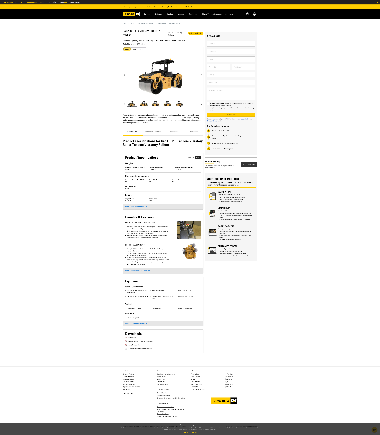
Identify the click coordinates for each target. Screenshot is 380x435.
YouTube (230, 384)
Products (147, 14)
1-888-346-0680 (250, 164)
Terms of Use (161, 381)
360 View (142, 49)
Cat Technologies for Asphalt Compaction (140, 341)
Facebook (230, 374)
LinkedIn (229, 379)
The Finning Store (196, 384)
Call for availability (195, 33)
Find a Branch (158, 7)
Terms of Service (212, 121)
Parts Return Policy (163, 414)
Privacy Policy (244, 119)
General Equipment (56, 2)
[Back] (124, 75)
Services (181, 14)
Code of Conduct (162, 393)
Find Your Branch (128, 381)
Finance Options (147, 7)
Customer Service (128, 376)
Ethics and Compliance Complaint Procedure (171, 398)
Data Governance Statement (166, 374)
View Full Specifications (135, 207)
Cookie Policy (161, 379)
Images (127, 49)
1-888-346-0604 (189, 7)
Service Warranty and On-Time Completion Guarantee (170, 410)
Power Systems (74, 2)
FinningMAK (195, 387)
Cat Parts (170, 14)
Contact (247, 14)
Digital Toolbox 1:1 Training (131, 387)
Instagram (230, 376)
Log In (253, 7)
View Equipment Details (135, 323)
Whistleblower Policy (163, 395)
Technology (193, 14)
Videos (134, 49)
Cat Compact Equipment (131, 7)
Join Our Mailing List (129, 384)
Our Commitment (162, 384)
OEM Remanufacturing (198, 389)
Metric (198, 157)
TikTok (229, 387)
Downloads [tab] (193, 132)
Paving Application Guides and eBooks (140, 348)
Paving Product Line (134, 345)
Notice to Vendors (128, 374)
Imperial (191, 157)
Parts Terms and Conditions (165, 407)
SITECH (193, 379)
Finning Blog (195, 374)
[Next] (201, 75)
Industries (159, 14)
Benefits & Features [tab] (153, 132)
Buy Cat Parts (169, 7)
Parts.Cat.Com (195, 376)
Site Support (126, 389)
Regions (254, 14)
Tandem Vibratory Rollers (175, 34)
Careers (178, 7)
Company (229, 14)
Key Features (132, 337)
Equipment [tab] (173, 132)
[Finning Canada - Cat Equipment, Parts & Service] (131, 14)
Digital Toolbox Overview (212, 14)
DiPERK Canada (196, 381)
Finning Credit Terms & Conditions (167, 416)
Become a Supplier (129, 379)
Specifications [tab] (132, 131)
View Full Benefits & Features (137, 271)
